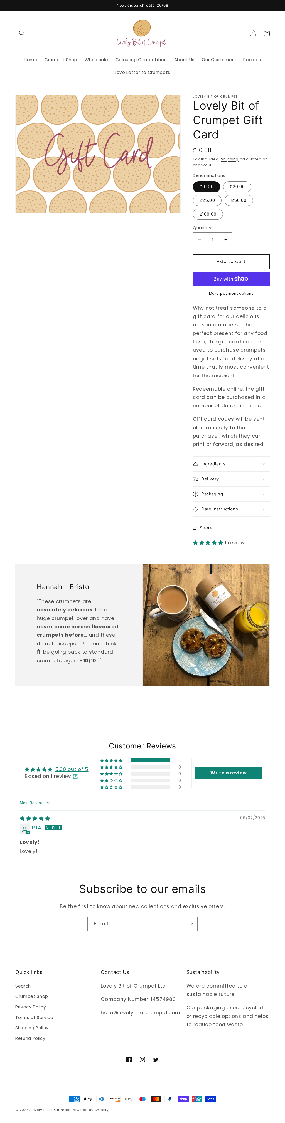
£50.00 (239, 200)
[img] (35, 818)
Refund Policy (30, 1038)
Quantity (202, 227)
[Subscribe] (190, 924)
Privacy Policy (30, 1007)
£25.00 (207, 200)
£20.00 (237, 187)
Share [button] (206, 528)
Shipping (230, 159)
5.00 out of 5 (72, 769)
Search (23, 986)
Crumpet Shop (31, 996)
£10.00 (206, 187)
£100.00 (208, 214)
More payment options (231, 293)
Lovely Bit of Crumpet (50, 1109)
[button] (22, 33)
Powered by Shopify (90, 1109)
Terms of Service (34, 1017)
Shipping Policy (32, 1028)
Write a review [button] (228, 773)
